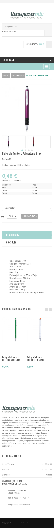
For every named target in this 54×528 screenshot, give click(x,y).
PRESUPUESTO (30, 216)
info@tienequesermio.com (19, 505)
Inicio (5, 75)
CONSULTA (11, 242)
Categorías (8, 26)
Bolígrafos (18, 75)
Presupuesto (12, 372)
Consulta (8, 377)
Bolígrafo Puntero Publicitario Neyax (35, 358)
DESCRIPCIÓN (12, 235)
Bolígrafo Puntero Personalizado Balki (11, 358)
